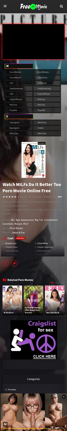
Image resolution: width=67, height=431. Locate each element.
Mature (18, 223)
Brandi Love (11, 243)
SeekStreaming (16, 88)
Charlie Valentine (45, 247)
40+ (13, 219)
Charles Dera (11, 247)
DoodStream (15, 72)
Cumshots (7, 223)
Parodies (12, 389)
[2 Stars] (6, 196)
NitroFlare (41, 122)
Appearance (27, 219)
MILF (25, 223)
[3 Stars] (9, 196)
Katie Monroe (43, 250)
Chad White (42, 243)
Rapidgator (14, 122)
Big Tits (39, 219)
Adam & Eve (18, 232)
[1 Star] (3, 196)
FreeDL (40, 127)
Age (18, 219)
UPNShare (42, 83)
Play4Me (13, 110)
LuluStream (42, 77)
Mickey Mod (42, 254)
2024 (59, 197)
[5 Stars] (15, 196)
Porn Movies (16, 228)
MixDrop (41, 99)
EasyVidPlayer (43, 93)
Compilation (51, 219)
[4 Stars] (12, 196)
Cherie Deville (12, 250)
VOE (11, 83)
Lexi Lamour (11, 254)
